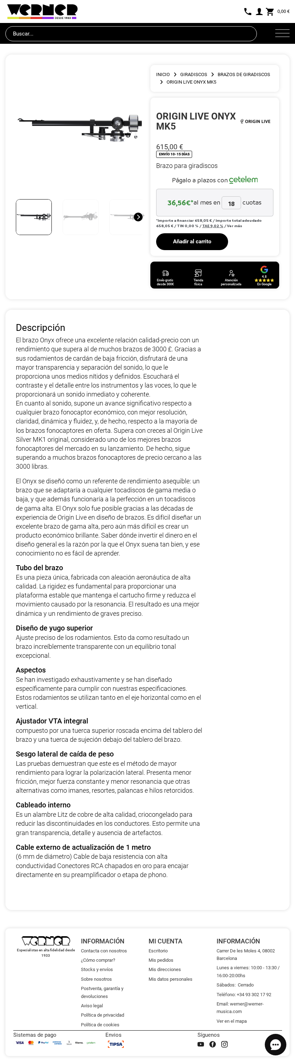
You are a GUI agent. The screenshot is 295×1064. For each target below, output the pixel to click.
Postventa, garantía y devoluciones (102, 992)
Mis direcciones (165, 969)
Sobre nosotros (96, 979)
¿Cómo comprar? (98, 960)
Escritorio (158, 950)
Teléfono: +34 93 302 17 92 (244, 994)
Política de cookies (100, 1024)
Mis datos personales (170, 979)
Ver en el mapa (232, 1021)
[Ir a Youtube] (201, 1044)
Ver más (234, 225)
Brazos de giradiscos (244, 74)
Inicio (163, 74)
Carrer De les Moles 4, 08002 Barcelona (246, 954)
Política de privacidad (102, 1015)
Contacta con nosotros (104, 950)
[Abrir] (282, 33)
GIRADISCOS (193, 74)
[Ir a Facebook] (212, 1044)
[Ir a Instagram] (224, 1044)
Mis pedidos (161, 960)
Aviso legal (92, 1005)
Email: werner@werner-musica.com (240, 1007)
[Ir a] (255, 121)
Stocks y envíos (97, 969)
